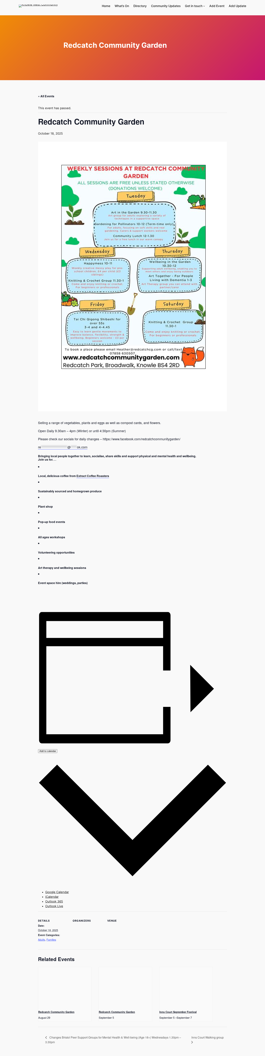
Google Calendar (57, 892)
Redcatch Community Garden (56, 1012)
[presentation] (64, 987)
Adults (41, 939)
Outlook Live (54, 906)
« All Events (46, 96)
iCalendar (52, 897)
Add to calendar (47, 751)
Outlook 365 (54, 901)
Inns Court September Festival (178, 1012)
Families (51, 939)
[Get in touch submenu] (204, 6)
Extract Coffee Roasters (92, 476)
